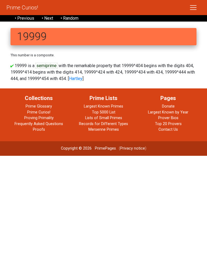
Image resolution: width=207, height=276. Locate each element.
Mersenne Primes (103, 129)
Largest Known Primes (103, 106)
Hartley (75, 78)
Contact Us (168, 129)
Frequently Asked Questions (39, 124)
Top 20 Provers (168, 124)
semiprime (46, 65)
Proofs (39, 129)
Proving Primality (39, 118)
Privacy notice (132, 148)
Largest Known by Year (168, 112)
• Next (47, 18)
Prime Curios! (22, 7)
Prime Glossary (39, 106)
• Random (69, 18)
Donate (168, 106)
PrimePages (105, 148)
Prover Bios (168, 118)
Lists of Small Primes (103, 118)
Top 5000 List (103, 112)
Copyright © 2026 (76, 148)
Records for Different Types (103, 124)
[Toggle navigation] (193, 7)
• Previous (24, 18)
